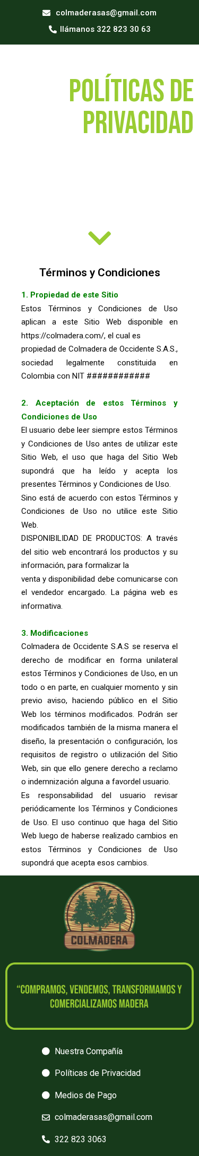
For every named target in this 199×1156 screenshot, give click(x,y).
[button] (99, 13)
